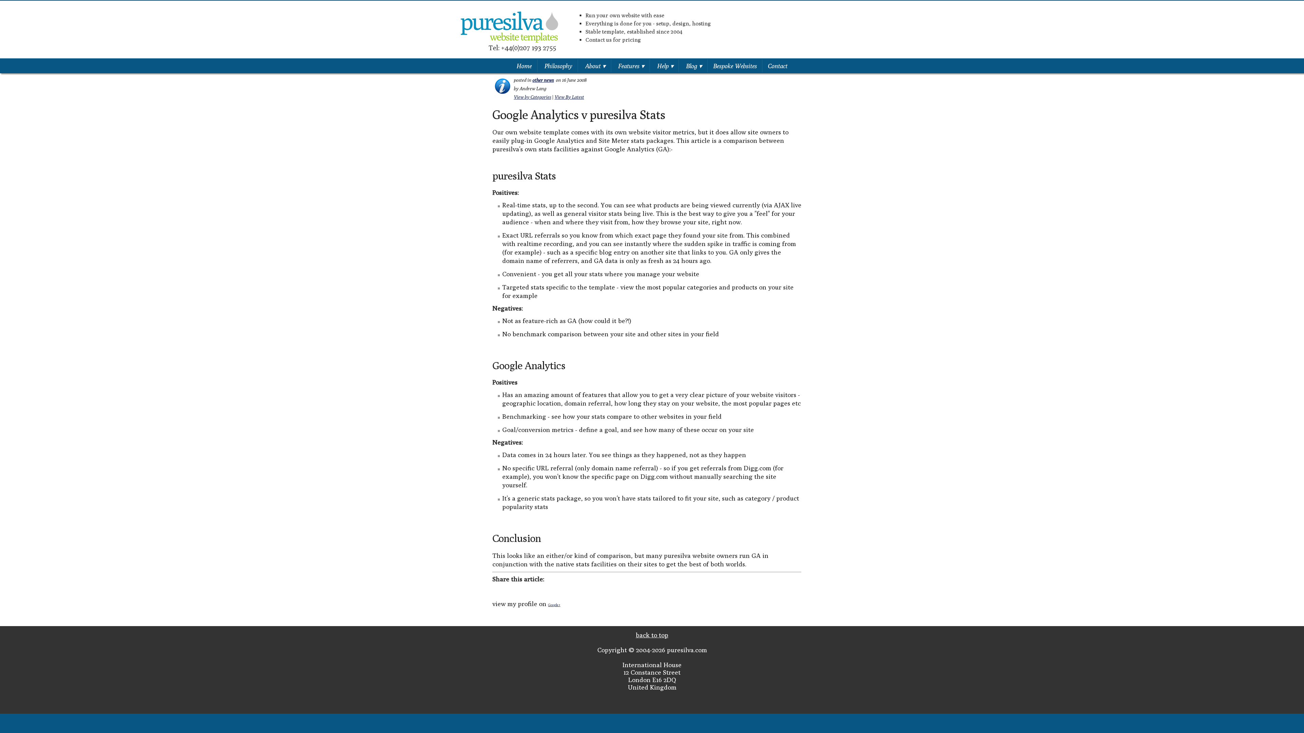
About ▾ (595, 66)
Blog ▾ (694, 66)
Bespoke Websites (735, 66)
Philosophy (558, 66)
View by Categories (532, 97)
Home (524, 66)
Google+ (554, 605)
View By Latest (569, 97)
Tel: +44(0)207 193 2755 (522, 48)
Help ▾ (665, 66)
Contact (777, 66)
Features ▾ (631, 66)
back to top (652, 635)
